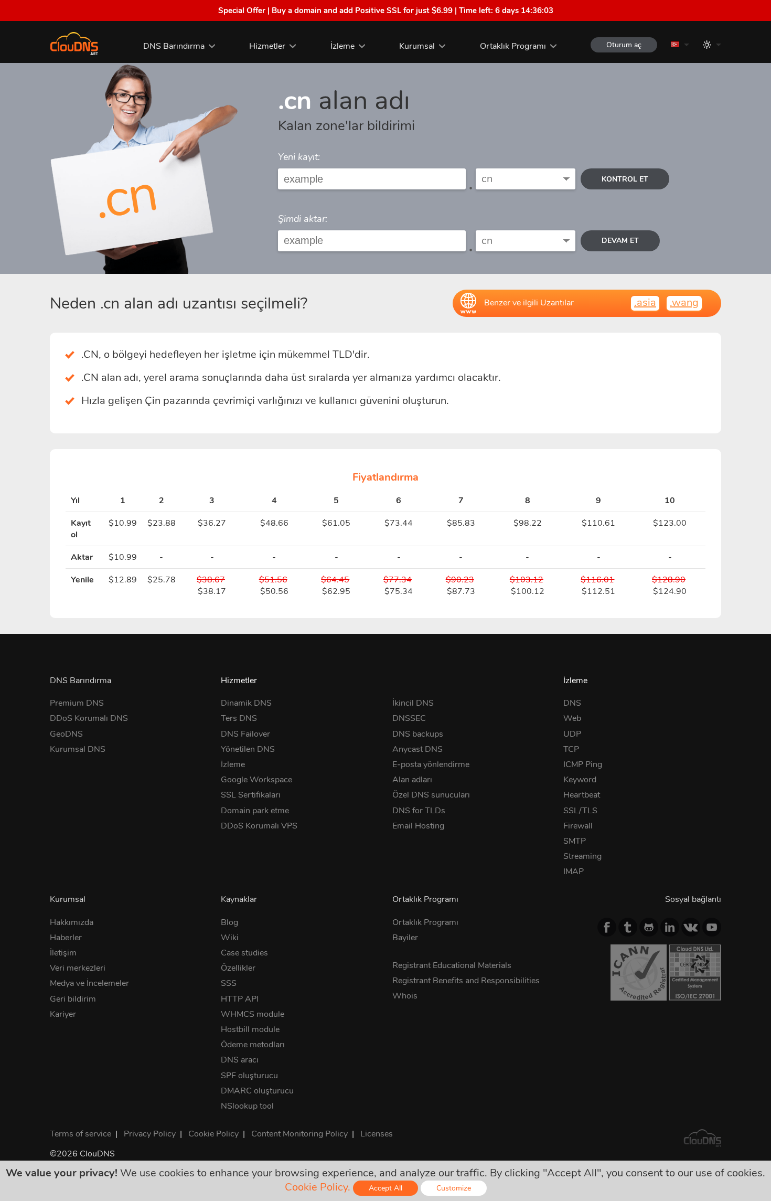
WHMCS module (252, 1014)
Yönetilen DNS (248, 749)
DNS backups (417, 734)
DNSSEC (409, 718)
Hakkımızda (71, 922)
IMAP (573, 871)
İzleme (342, 46)
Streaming (582, 856)
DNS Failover (245, 734)
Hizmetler (267, 46)
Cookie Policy (213, 1134)
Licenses (376, 1134)
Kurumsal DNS (77, 749)
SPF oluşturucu (249, 1075)
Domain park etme (255, 810)
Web (572, 718)
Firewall (578, 826)
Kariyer (63, 1014)
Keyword (579, 779)
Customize (453, 1188)
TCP (571, 749)
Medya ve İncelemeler (89, 983)
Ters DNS (239, 718)
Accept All (385, 1188)
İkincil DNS (413, 703)
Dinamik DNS (246, 703)
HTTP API (240, 999)
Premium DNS (77, 703)
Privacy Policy (150, 1134)
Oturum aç (623, 45)
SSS (229, 983)
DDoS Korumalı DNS (89, 718)
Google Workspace (256, 779)
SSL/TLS (580, 810)
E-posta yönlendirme (430, 764)
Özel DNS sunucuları (431, 795)
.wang (684, 302)
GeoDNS (66, 734)
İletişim (63, 953)
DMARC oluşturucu (257, 1091)
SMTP (574, 841)
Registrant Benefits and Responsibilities (466, 980)
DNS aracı (240, 1060)
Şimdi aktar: (302, 218)
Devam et (620, 241)
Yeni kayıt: (299, 157)
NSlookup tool (247, 1106)
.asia (645, 302)
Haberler (66, 937)
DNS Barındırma (174, 46)
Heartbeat (581, 795)
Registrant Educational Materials (451, 965)
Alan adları (412, 779)
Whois (404, 996)
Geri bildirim (73, 999)
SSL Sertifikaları (251, 795)
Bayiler (405, 937)
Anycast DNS (417, 749)
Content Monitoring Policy (299, 1134)
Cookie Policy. (317, 1187)
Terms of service (80, 1134)
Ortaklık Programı (513, 46)
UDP (572, 734)
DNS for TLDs (418, 810)
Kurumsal (417, 46)
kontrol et (625, 179)
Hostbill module (250, 1029)
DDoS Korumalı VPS (259, 826)
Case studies (244, 953)
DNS (572, 703)
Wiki (230, 937)
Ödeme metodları (253, 1044)
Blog (229, 922)
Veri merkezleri (77, 968)
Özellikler (238, 968)
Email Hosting (418, 826)
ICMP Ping (582, 764)
